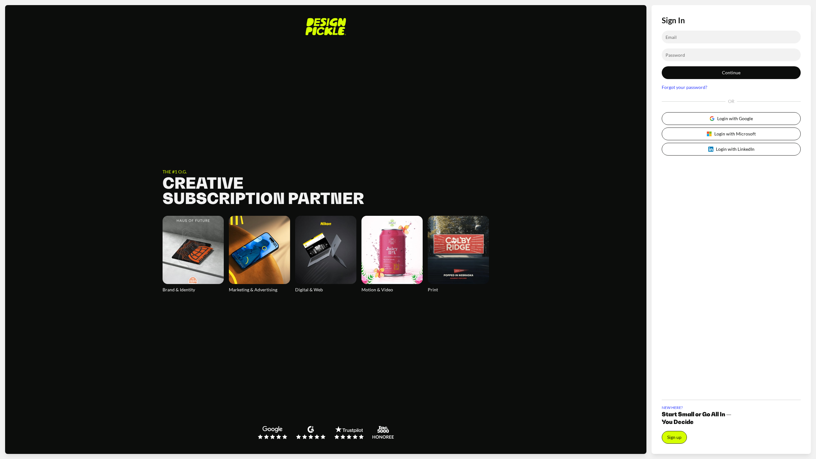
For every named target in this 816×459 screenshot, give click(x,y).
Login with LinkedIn (735, 149)
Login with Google (735, 118)
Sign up (674, 437)
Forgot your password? (684, 87)
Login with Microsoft (735, 133)
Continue (731, 72)
